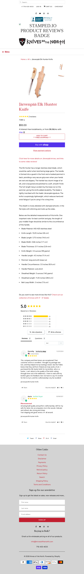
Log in (38, 6)
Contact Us (42, 455)
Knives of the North (37, 556)
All (29, 59)
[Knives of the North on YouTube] (40, 13)
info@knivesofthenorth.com (42, 542)
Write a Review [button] (56, 332)
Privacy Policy (42, 466)
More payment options (42, 150)
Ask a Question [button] (37, 332)
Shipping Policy (42, 481)
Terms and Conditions (42, 484)
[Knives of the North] (42, 42)
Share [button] (25, 388)
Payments (42, 462)
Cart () (48, 6)
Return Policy (42, 473)
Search (42, 477)
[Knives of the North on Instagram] (44, 13)
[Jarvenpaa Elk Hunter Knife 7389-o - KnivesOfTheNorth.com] (37, 81)
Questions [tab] (38, 338)
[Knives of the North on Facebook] (36, 13)
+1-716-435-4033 (27, 6)
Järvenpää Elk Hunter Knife (29, 382)
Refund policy (42, 470)
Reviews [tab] (25, 338)
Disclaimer (42, 459)
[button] (58, 388)
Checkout (59, 6)
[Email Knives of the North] (47, 13)
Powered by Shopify (52, 556)
